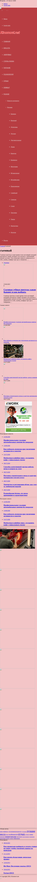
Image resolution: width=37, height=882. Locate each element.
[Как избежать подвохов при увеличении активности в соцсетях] (13, 339)
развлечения (3, 838)
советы (11, 838)
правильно (2, 836)
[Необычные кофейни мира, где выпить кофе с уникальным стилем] (13, 357)
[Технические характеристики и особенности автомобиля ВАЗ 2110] (17, 807)
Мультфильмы (15, 180)
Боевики (13, 114)
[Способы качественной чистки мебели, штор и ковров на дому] (13, 376)
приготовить (19, 836)
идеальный (24, 831)
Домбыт (7, 87)
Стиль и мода (9, 61)
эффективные (17, 838)
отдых (21, 834)
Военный (14, 120)
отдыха (27, 834)
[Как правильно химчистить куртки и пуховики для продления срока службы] (17, 827)
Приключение (15, 186)
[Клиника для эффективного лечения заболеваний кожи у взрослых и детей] (17, 767)
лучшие (31, 831)
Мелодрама (14, 166)
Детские (13, 133)
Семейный (14, 193)
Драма (13, 147)
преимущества (10, 837)
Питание (7, 68)
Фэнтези (13, 232)
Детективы (14, 127)
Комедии (13, 153)
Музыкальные (15, 173)
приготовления (25, 836)
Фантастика (14, 226)
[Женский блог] (5, 11)
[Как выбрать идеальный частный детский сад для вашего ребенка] (17, 707)
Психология (8, 74)
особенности (13, 834)
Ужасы (13, 219)
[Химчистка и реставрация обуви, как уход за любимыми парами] (17, 648)
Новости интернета (13, 101)
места (2, 834)
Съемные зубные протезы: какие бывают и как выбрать (20, 290)
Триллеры (14, 212)
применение (31, 836)
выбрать (5, 831)
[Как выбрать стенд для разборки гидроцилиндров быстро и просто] (17, 727)
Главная (2, 246)
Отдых (6, 81)
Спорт (13, 206)
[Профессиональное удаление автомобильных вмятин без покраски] (13, 320)
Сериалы (13, 199)
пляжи (31, 834)
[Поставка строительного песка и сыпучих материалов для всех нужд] (13, 394)
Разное (6, 94)
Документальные (16, 140)
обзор (7, 834)
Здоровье (7, 54)
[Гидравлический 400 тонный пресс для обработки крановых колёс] (17, 787)
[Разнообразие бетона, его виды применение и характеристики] (17, 668)
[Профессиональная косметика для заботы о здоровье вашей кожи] (17, 687)
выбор (1, 831)
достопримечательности (14, 831)
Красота (7, 48)
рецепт (7, 838)
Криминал (14, 160)
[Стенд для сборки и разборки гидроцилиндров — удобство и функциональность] (17, 747)
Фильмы (9, 107)
